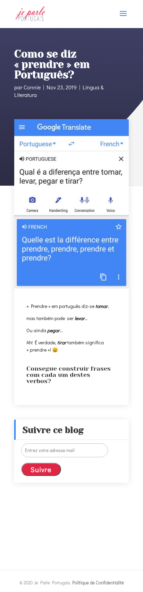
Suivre (41, 469)
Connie (32, 87)
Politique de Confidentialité (98, 582)
